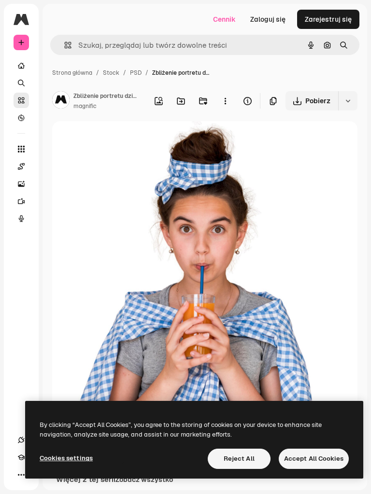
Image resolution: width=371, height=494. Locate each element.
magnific (85, 106)
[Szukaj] (21, 83)
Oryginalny (118, 139)
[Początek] (21, 65)
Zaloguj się (267, 19)
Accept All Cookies (313, 458)
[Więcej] (21, 474)
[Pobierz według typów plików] (347, 100)
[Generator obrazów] (21, 184)
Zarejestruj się (328, 19)
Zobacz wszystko (144, 479)
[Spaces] (21, 166)
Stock (111, 73)
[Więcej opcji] (225, 100)
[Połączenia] (21, 440)
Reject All (239, 458)
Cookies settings (66, 458)
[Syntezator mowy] (21, 218)
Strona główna (72, 73)
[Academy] (21, 457)
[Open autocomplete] (64, 45)
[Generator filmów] (21, 201)
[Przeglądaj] (21, 117)
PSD (136, 73)
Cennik (224, 19)
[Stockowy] (21, 100)
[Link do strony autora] (61, 101)
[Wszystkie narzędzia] (21, 149)
